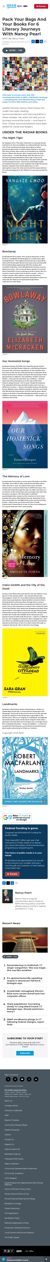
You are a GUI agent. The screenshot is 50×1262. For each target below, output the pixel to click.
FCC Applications (11, 1213)
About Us (8, 1101)
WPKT (21, 1094)
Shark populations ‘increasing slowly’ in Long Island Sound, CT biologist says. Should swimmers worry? (25, 1008)
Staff (6, 1115)
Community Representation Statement (21, 1169)
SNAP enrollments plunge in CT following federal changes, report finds (25, 1022)
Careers (8, 1135)
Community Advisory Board (16, 1125)
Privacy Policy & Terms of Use (17, 1194)
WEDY (24, 1092)
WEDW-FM (8, 1094)
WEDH (7, 1092)
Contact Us (9, 1140)
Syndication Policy (12, 1218)
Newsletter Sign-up (12, 1154)
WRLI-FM (28, 1094)
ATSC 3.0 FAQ (24, 1096)
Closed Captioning (12, 1208)
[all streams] (47, 1259)
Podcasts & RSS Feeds (14, 1159)
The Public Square (12, 1237)
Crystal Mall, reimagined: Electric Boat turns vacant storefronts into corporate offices (26, 993)
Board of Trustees (12, 1120)
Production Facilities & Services (17, 1228)
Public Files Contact (11, 1096)
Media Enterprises (12, 1130)
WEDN (12, 1092)
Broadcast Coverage (13, 1204)
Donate (42, 6)
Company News (11, 1106)
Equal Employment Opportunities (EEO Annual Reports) (24, 1184)
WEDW (18, 1092)
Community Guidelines (14, 1173)
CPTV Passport (11, 1178)
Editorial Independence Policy (17, 1223)
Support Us (9, 1144)
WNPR (15, 1094)
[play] (3, 1259)
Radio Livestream (12, 1164)
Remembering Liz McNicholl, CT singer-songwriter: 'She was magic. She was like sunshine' (26, 968)
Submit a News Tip (12, 1149)
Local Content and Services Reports (19, 1233)
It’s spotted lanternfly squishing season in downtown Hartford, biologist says (24, 981)
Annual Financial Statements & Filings (20, 1199)
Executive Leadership (13, 1111)
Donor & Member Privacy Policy (18, 1189)
